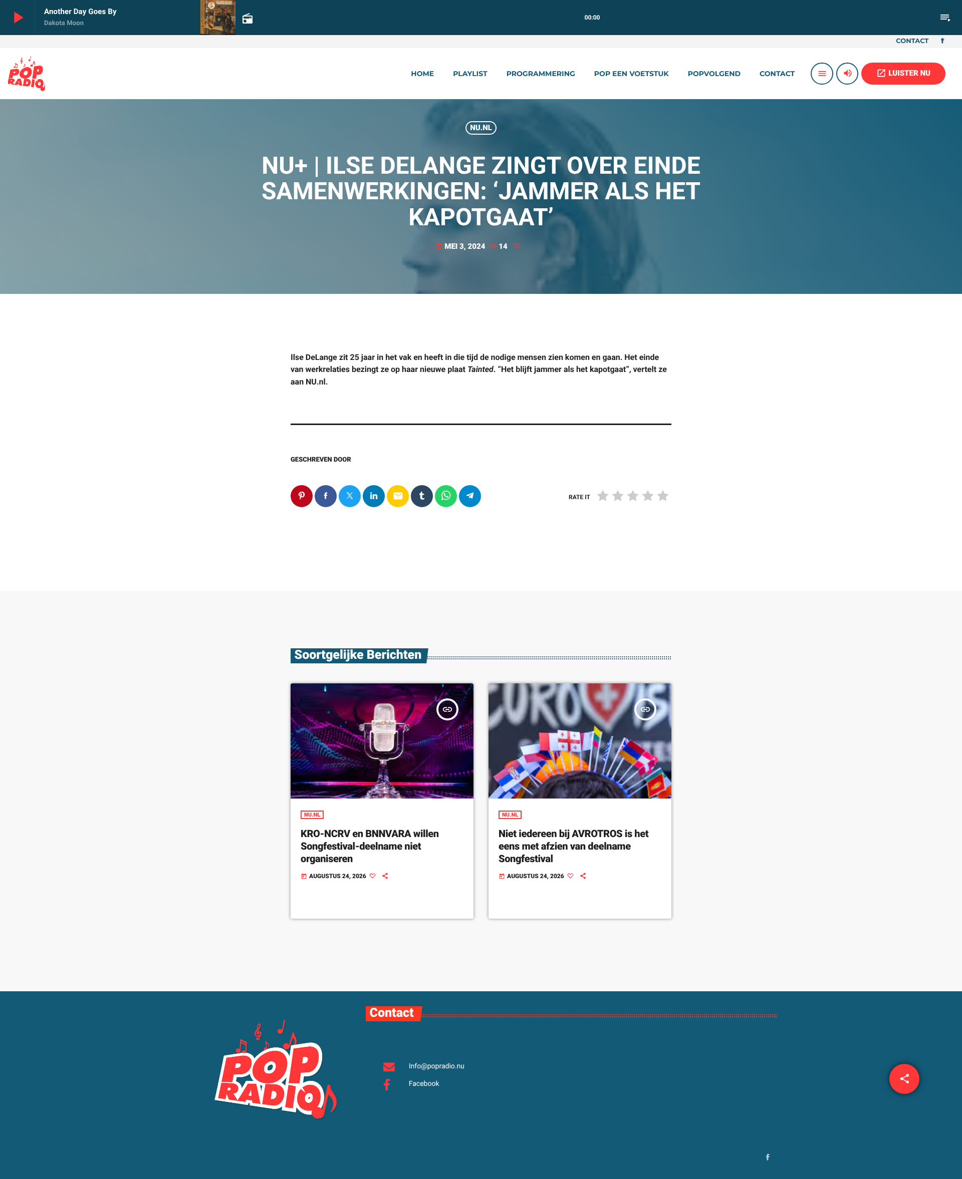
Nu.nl (481, 127)
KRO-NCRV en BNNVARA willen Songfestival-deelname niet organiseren (370, 846)
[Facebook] (942, 41)
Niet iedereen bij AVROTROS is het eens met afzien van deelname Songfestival (573, 846)
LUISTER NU (903, 73)
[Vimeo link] (26, 73)
